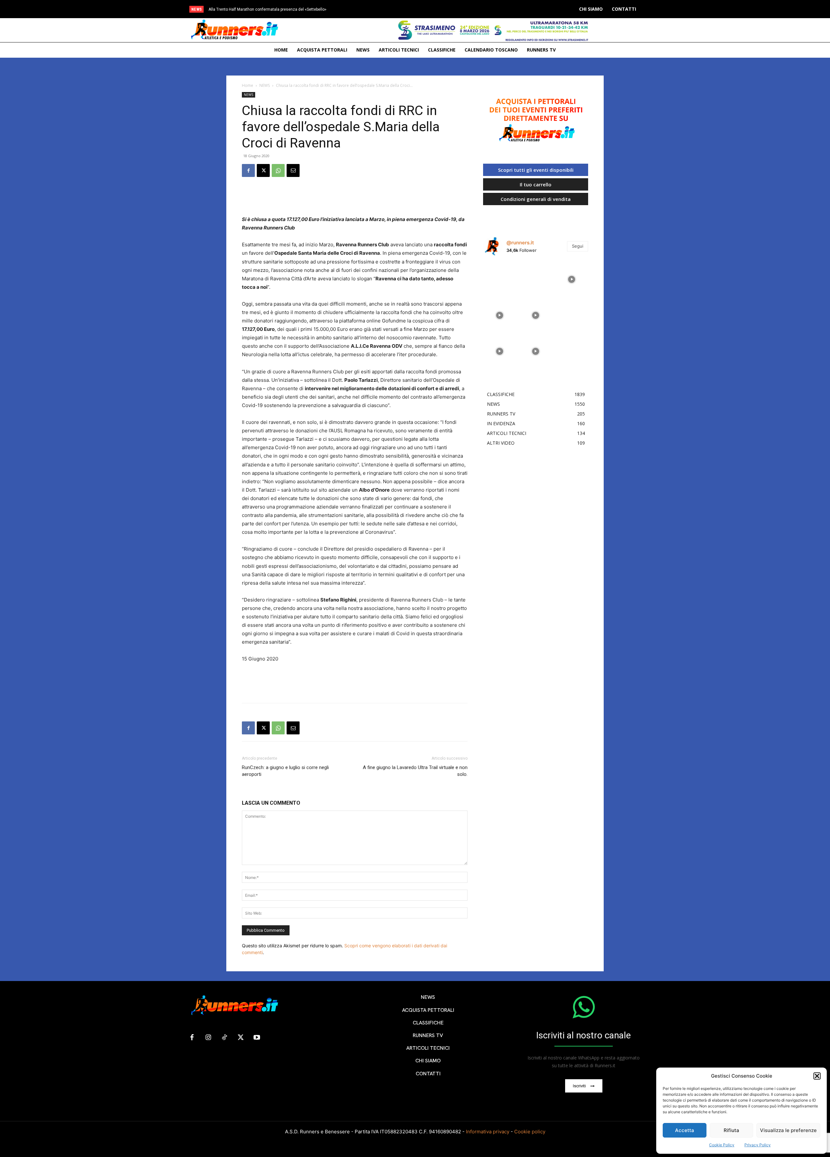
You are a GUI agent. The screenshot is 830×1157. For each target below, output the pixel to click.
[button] (817, 1076)
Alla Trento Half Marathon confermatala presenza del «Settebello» (267, 9)
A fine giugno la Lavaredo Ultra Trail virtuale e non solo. (415, 771)
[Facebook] (248, 170)
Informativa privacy (487, 1131)
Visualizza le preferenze (788, 1130)
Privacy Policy (757, 1144)
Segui (577, 246)
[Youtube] (256, 1037)
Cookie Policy (721, 1144)
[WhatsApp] (278, 170)
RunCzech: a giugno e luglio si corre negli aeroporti (285, 771)
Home (247, 85)
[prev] (432, 9)
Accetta (684, 1130)
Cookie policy (529, 1131)
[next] (442, 9)
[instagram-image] (499, 277)
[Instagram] (208, 1037)
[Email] (293, 170)
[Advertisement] (355, 198)
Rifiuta (731, 1130)
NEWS (264, 85)
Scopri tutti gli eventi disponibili (536, 170)
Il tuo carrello (535, 184)
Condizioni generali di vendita (536, 199)
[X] (263, 170)
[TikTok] (224, 1037)
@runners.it (520, 243)
